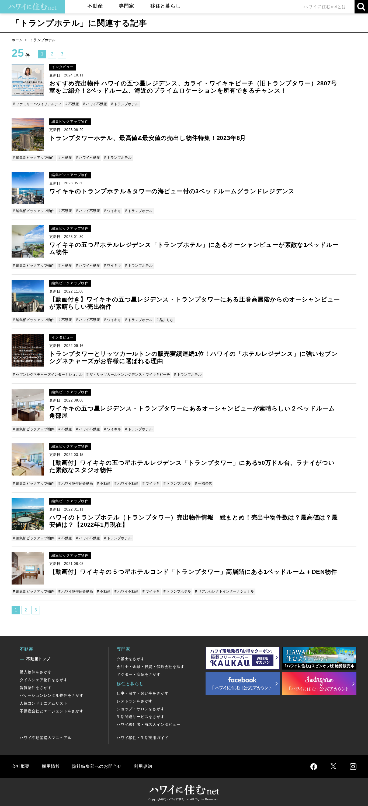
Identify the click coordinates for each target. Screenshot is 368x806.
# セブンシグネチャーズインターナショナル (47, 374)
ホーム (17, 40)
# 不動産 (72, 104)
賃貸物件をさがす (35, 687)
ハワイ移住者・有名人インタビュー (148, 724)
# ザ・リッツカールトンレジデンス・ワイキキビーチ (128, 374)
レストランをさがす (134, 701)
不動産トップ (38, 659)
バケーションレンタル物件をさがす (52, 695)
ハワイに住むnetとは (325, 6)
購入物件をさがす (35, 672)
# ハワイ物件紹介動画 (75, 483)
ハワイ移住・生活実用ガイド (142, 737)
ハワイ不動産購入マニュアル (45, 737)
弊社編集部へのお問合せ (97, 766)
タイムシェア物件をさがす (44, 680)
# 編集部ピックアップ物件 (33, 158)
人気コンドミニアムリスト (44, 703)
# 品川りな (165, 320)
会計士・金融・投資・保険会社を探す (151, 666)
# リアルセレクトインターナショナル (224, 591)
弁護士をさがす (131, 659)
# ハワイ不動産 (95, 104)
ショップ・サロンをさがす (141, 709)
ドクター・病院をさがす (139, 674)
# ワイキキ (112, 211)
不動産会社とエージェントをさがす (52, 711)
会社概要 (21, 766)
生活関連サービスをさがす (141, 717)
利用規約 (143, 766)
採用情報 (51, 766)
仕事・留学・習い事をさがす (142, 693)
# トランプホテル (124, 104)
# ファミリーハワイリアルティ (37, 104)
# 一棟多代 (203, 483)
